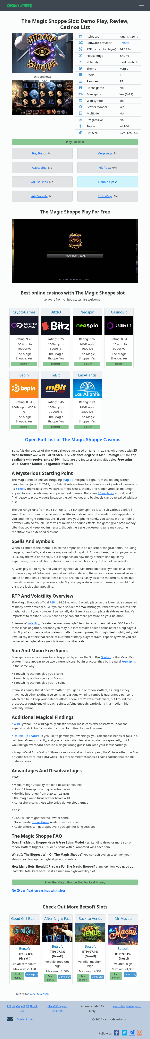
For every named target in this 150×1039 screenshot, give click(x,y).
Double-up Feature (27, 736)
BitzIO (56, 312)
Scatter (106, 657)
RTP (52, 602)
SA (22, 1011)
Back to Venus (90, 918)
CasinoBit (119, 312)
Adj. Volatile (39, 196)
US (9, 1006)
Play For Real (75, 142)
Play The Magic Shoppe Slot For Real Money (75, 882)
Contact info (24, 1019)
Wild (17, 724)
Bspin (24, 375)
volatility (33, 623)
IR (31, 1006)
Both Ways (105, 196)
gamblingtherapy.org (127, 1006)
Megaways (104, 153)
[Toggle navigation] (141, 5)
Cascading (39, 167)
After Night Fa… (57, 918)
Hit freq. (104, 167)
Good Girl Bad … (24, 918)
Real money (17, 975)
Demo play (32, 974)
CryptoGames (24, 312)
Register (24, 363)
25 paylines (106, 493)
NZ (35, 1006)
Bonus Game (40, 822)
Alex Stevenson (39, 994)
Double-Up (105, 182)
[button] (16, 97)
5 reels (20, 489)
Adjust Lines (39, 182)
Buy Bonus (39, 153)
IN (27, 1006)
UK (13, 1006)
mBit (56, 375)
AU (23, 1006)
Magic (66, 480)
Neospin (87, 312)
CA (18, 1006)
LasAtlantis (87, 375)
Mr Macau (123, 918)
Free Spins (128, 661)
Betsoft (124, 43)
